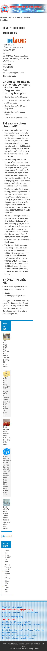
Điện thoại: (7, 64)
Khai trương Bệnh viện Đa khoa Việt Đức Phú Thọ (6, 433)
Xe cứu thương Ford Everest (15, 97)
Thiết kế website (14, 649)
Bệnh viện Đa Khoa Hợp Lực (6, 586)
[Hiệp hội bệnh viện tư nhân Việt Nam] (23, 8)
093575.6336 (19, 290)
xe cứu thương (11, 92)
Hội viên (11, 17)
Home (4, 17)
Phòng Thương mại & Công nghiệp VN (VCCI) (7, 571)
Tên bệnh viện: (9, 45)
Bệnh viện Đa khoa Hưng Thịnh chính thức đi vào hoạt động (6, 515)
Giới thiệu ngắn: (9, 76)
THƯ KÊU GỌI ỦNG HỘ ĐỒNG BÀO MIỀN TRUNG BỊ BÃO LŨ (6, 351)
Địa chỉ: (6, 53)
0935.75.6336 (15, 210)
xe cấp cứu (22, 151)
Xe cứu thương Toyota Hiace (15, 118)
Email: (5, 70)
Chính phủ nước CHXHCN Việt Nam (8, 556)
